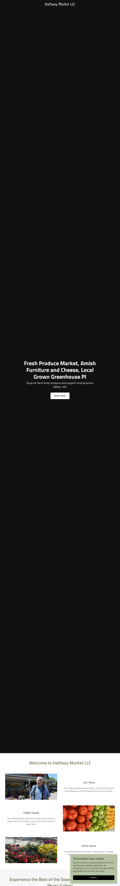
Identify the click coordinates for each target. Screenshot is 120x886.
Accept (94, 878)
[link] (60, 5)
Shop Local (60, 396)
